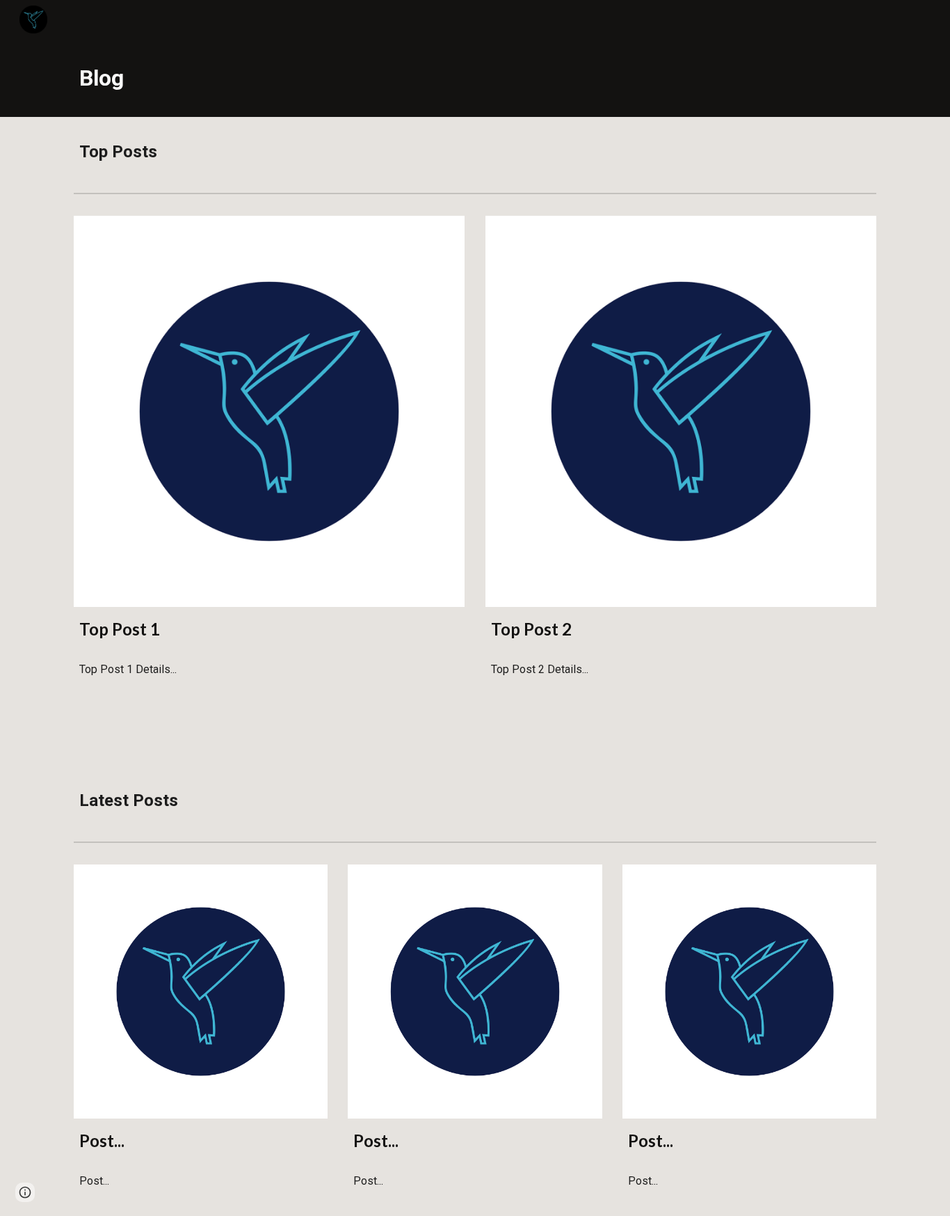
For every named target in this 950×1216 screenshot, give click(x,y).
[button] (25, 1192)
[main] (475, 78)
